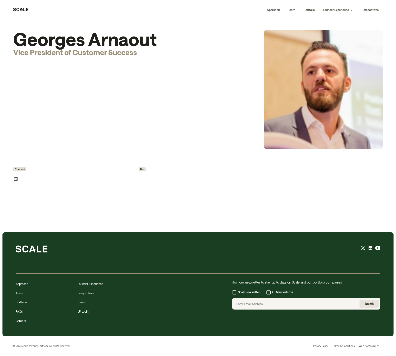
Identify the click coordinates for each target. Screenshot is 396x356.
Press (81, 302)
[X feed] (363, 249)
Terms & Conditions (343, 345)
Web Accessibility (369, 345)
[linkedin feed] (370, 249)
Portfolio (309, 10)
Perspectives (370, 10)
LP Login (83, 311)
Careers (21, 321)
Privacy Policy (320, 345)
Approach (273, 10)
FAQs (19, 311)
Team (291, 10)
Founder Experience (90, 284)
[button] (338, 10)
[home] (20, 10)
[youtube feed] (377, 249)
